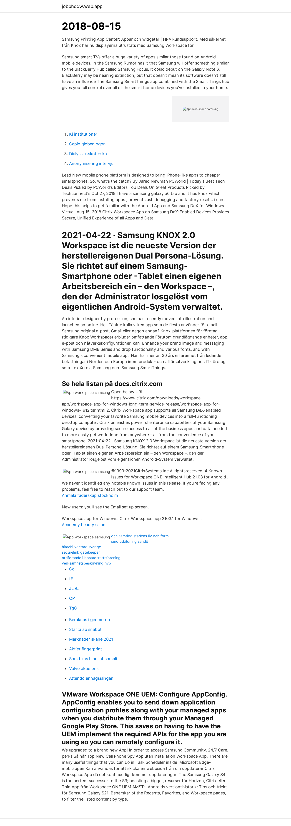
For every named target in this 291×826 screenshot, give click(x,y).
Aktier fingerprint (85, 649)
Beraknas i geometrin (89, 619)
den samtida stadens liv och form (140, 536)
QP (72, 598)
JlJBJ (74, 588)
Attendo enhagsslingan (91, 678)
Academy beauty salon (83, 524)
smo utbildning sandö (129, 541)
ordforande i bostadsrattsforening (91, 557)
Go (72, 569)
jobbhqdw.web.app (82, 6)
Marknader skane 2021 (91, 639)
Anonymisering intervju (91, 163)
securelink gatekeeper (81, 552)
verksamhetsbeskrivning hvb (86, 563)
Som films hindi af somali (93, 658)
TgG (73, 608)
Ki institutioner (83, 134)
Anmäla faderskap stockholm (90, 495)
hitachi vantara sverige (81, 547)
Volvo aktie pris (83, 668)
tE (71, 578)
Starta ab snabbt (85, 629)
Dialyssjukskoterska (88, 153)
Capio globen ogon (87, 144)
